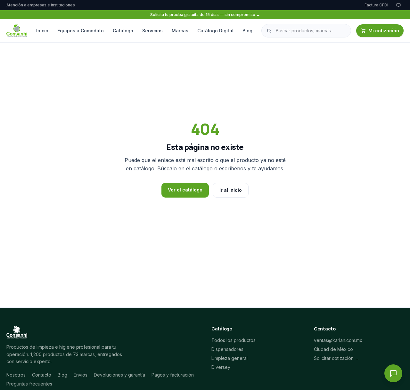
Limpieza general (229, 358)
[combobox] (306, 30)
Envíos (80, 375)
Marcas (180, 30)
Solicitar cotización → (336, 358)
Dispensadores (227, 349)
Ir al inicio (230, 190)
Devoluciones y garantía (119, 375)
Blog (247, 30)
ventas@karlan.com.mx (338, 340)
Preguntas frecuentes (29, 383)
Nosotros (16, 375)
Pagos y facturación (173, 375)
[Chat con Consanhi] (393, 373)
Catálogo (123, 30)
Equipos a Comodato (80, 30)
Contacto (41, 375)
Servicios (152, 30)
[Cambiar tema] (398, 5)
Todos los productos (233, 340)
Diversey (220, 367)
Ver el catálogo (185, 189)
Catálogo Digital (215, 30)
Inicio (42, 30)
